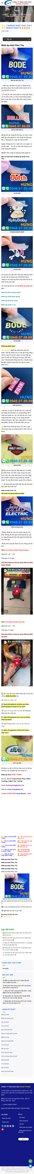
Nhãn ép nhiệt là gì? (10, 700)
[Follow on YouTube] (2, 1129)
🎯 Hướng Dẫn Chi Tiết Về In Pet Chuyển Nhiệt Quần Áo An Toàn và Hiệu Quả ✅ (16, 997)
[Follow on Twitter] (8, 1126)
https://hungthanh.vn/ (15, 789)
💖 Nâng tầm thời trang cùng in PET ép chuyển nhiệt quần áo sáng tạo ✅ (17, 986)
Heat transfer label (6, 1030)
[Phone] (30, 1161)
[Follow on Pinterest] (10, 1126)
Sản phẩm (6, 968)
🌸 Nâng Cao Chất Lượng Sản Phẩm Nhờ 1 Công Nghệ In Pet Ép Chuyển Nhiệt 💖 (17, 992)
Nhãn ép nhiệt (5, 1014)
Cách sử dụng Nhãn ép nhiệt (13, 711)
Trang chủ (5, 14)
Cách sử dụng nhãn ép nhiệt (9, 1033)
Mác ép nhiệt (5, 1022)
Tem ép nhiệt (5, 1026)
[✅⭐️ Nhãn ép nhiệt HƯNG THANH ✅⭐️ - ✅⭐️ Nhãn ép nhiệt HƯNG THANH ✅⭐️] (18, 2)
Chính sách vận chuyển (25, 1127)
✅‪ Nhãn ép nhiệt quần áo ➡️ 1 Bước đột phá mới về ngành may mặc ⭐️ (16, 981)
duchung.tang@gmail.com (15, 785)
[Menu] (2, 3)
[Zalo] (30, 1166)
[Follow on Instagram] (5, 1126)
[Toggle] (32, 968)
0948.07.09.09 (12, 1104)
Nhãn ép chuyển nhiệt (7, 1018)
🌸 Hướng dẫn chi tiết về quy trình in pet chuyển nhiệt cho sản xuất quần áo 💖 (17, 1002)
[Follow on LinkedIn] (13, 1126)
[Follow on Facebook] (2, 1126)
